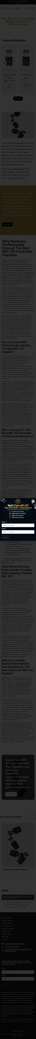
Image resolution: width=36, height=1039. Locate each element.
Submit (5, 537)
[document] (18, 519)
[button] (33, 501)
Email (4, 528)
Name (4, 522)
